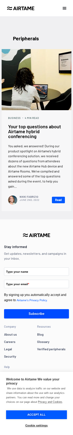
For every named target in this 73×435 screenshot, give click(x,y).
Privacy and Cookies (50, 401)
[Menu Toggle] (64, 8)
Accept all (36, 414)
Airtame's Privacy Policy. (32, 300)
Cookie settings (36, 425)
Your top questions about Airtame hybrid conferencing (34, 131)
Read (58, 200)
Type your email (17, 284)
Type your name (17, 271)
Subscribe (36, 313)
